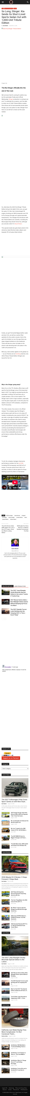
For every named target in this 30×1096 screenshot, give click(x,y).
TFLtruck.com (16, 1089)
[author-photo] (15, 546)
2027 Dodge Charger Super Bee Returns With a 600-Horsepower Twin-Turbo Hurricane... (19, 814)
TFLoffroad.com (24, 1089)
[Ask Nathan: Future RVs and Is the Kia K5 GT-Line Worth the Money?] (6, 1070)
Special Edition (5, 519)
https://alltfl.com (15, 550)
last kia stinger (12, 517)
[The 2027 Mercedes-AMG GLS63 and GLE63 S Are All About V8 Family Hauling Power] (6, 846)
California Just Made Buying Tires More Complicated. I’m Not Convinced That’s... (14, 1032)
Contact (10, 1089)
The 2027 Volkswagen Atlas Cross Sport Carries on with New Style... (14, 801)
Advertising (11, 1088)
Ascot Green (18, 224)
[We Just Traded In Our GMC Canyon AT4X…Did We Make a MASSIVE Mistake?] (6, 830)
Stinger (11, 99)
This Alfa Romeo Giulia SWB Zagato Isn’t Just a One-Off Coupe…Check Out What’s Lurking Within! (8, 529)
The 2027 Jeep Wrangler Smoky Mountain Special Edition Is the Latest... (13, 960)
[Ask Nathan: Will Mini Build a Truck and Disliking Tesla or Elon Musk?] (6, 1047)
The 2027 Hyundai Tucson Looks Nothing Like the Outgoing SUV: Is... (19, 982)
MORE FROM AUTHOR (20, 586)
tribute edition (13, 519)
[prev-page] (3, 619)
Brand (7, 6)
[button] (2, 2)
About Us (5, 1089)
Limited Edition (19, 517)
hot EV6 (21, 463)
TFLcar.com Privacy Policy (21, 1088)
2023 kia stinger (9, 515)
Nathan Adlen (5, 1036)
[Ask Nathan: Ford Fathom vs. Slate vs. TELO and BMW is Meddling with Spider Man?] (6, 1055)
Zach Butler (5, 25)
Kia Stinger (4, 517)
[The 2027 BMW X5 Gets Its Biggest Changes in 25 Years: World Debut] (6, 838)
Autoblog (18, 354)
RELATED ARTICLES (8, 586)
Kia (2, 8)
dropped (23, 515)
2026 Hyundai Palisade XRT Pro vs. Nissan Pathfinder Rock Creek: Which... (19, 925)
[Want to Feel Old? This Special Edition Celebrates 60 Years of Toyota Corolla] (6, 991)
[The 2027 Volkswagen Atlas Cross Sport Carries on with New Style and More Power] (15, 788)
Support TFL (4, 1088)
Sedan (15, 8)
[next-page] (5, 619)
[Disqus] (15, 684)
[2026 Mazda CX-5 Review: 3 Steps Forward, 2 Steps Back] (15, 865)
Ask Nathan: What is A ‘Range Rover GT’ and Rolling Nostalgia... (18, 1062)
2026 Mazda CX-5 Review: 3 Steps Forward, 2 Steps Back (14, 878)
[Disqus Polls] (15, 642)
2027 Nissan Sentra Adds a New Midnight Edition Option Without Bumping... (19, 974)
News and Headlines (9, 8)
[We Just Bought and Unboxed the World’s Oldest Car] (6, 823)
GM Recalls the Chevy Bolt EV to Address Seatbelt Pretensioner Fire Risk (22, 528)
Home (3, 6)
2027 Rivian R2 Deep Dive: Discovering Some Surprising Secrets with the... (18, 893)
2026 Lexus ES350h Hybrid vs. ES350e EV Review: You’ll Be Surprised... (18, 917)
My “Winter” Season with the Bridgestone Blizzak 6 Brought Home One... (19, 909)
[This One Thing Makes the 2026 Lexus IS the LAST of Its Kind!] (6, 902)
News (25, 517)
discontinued (17, 515)
